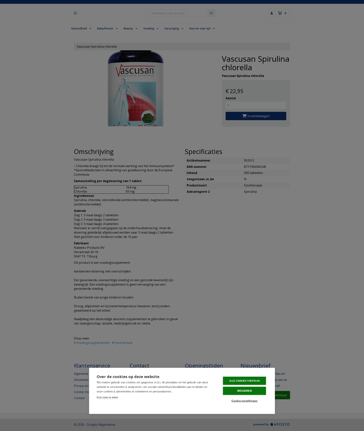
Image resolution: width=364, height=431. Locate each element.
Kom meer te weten (107, 397)
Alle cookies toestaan (244, 381)
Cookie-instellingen (244, 400)
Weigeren (244, 390)
